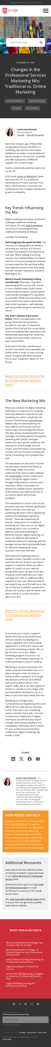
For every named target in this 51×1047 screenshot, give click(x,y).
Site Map (22, 1032)
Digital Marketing (37, 101)
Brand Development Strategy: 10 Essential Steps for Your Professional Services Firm (24, 952)
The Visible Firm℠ (19, 824)
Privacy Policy (31, 1032)
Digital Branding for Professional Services (22, 967)
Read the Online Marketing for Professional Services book (24, 380)
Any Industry (32, 108)
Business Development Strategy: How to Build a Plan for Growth (24, 944)
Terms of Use (42, 1032)
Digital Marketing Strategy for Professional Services (20, 984)
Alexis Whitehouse (26, 778)
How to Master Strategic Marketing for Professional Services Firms (25, 960)
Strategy (16, 108)
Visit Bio (20, 135)
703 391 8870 (7, 1039)
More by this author (35, 135)
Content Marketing (14, 101)
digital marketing (34, 225)
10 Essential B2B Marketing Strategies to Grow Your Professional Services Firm (24, 976)
